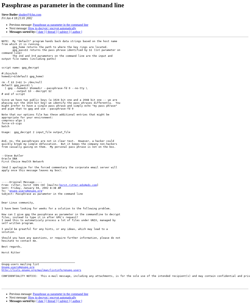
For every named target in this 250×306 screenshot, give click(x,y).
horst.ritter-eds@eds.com (78, 185)
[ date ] (41, 31)
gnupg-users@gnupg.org (25, 190)
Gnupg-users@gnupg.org (18, 267)
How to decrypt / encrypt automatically (52, 28)
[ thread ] (51, 31)
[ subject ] (64, 31)
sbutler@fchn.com (30, 14)
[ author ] (76, 31)
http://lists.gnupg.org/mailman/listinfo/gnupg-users (41, 270)
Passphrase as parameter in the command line (60, 24)
